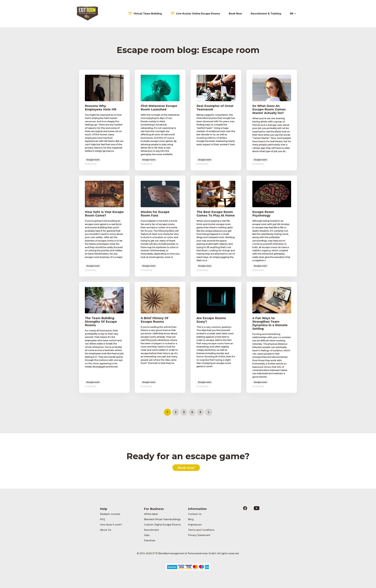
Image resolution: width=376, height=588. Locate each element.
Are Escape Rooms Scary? (211, 319)
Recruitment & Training (266, 13)
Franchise (149, 540)
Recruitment (151, 530)
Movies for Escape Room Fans (155, 213)
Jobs (147, 535)
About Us (105, 530)
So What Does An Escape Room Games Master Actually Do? (269, 109)
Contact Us (195, 514)
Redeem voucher (110, 514)
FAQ (102, 519)
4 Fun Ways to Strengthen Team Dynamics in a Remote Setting (270, 323)
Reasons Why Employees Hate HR (100, 107)
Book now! (186, 467)
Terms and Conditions (201, 530)
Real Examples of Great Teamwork (215, 107)
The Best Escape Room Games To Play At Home (216, 213)
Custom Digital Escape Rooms (162, 524)
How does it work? (111, 524)
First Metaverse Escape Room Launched (159, 107)
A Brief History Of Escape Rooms (154, 319)
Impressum (195, 524)
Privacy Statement (199, 535)
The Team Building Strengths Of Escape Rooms (101, 321)
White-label (151, 514)
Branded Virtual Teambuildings (162, 519)
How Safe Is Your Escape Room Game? (104, 213)
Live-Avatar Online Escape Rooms (198, 13)
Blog (191, 519)
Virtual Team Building (148, 13)
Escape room (93, 160)
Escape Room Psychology (263, 213)
